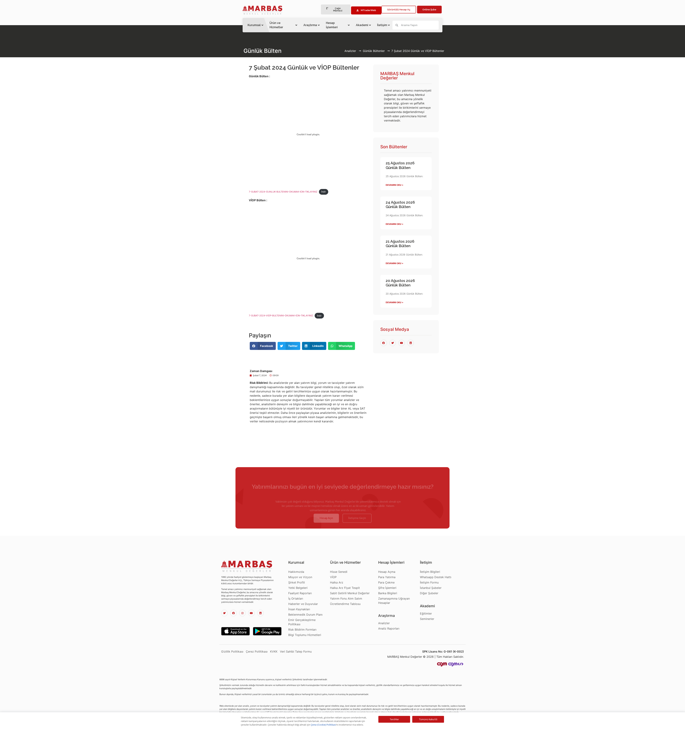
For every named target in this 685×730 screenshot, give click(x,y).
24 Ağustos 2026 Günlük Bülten (400, 204)
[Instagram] (242, 613)
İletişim (382, 25)
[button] (336, 9)
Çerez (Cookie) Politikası (323, 724)
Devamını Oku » (394, 185)
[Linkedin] (260, 613)
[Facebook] (233, 613)
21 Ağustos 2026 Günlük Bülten (400, 243)
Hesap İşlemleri (332, 25)
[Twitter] (224, 613)
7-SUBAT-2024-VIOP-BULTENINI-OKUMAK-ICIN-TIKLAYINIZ (281, 315)
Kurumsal (254, 25)
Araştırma (310, 25)
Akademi (362, 25)
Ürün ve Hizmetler (276, 25)
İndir (323, 191)
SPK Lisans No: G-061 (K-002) (443, 651)
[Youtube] (251, 613)
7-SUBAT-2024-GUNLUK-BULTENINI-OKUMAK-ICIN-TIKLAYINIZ (283, 191)
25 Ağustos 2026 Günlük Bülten (400, 165)
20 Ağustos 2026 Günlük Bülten (400, 282)
